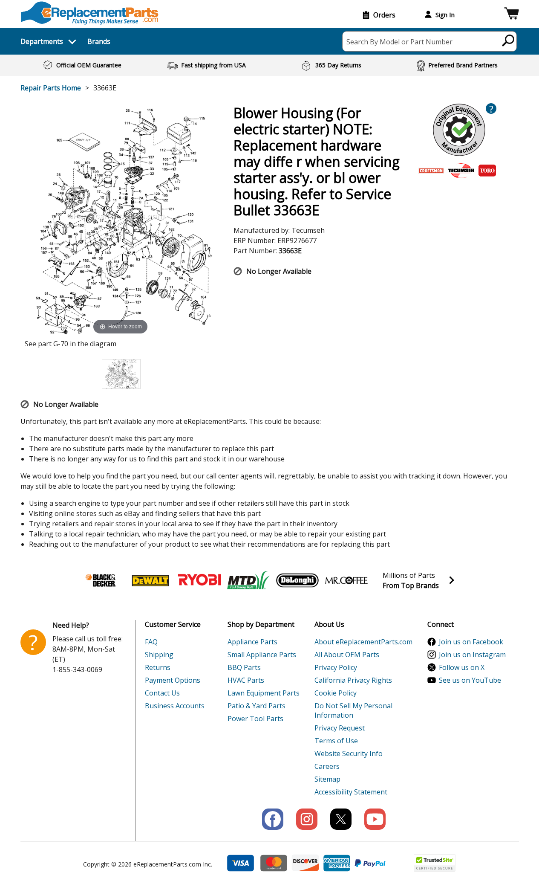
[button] (511, 14)
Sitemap (327, 779)
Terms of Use (336, 740)
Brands (98, 41)
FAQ (151, 641)
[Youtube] (375, 819)
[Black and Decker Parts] (101, 580)
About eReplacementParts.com (363, 641)
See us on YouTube (470, 680)
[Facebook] (272, 819)
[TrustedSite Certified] (434, 863)
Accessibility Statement (350, 792)
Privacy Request (339, 728)
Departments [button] (41, 41)
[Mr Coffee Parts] (346, 580)
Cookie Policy (335, 693)
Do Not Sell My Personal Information (353, 710)
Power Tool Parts (255, 718)
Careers (327, 766)
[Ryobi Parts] (199, 580)
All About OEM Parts (346, 654)
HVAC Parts (246, 680)
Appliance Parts (252, 641)
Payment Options (172, 680)
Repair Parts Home (50, 88)
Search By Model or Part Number (399, 41)
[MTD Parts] (248, 580)
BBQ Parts (244, 667)
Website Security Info (348, 753)
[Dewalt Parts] (150, 580)
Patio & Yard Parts (256, 705)
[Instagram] (306, 819)
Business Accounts (175, 705)
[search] (509, 40)
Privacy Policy (335, 667)
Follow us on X (461, 667)
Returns (157, 667)
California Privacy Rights (353, 680)
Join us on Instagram (472, 654)
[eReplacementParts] (89, 13)
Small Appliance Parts (262, 654)
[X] (341, 819)
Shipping (159, 654)
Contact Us (162, 693)
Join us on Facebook (471, 641)
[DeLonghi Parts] (297, 580)
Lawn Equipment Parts (264, 693)
